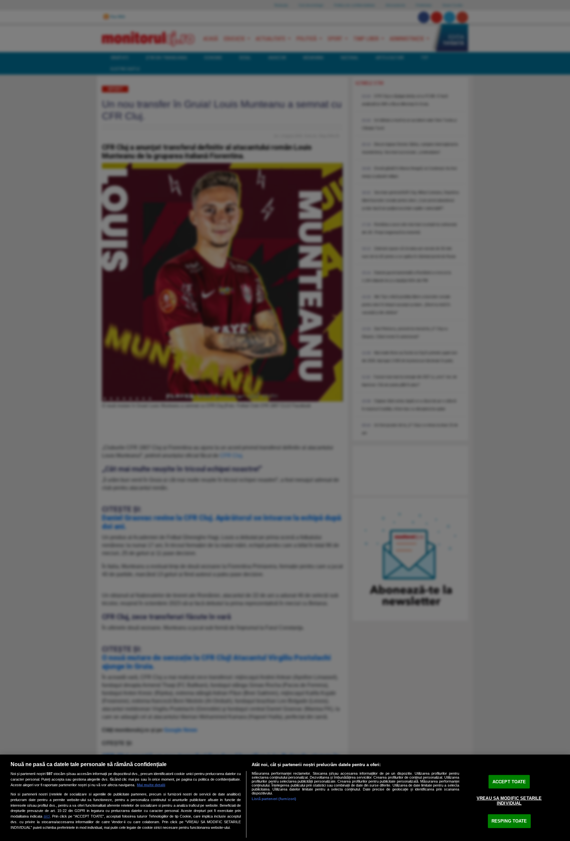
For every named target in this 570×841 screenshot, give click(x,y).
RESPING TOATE (509, 821)
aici (47, 816)
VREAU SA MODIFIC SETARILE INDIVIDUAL (509, 800)
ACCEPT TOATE (509, 781)
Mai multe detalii (151, 785)
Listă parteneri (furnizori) (274, 799)
